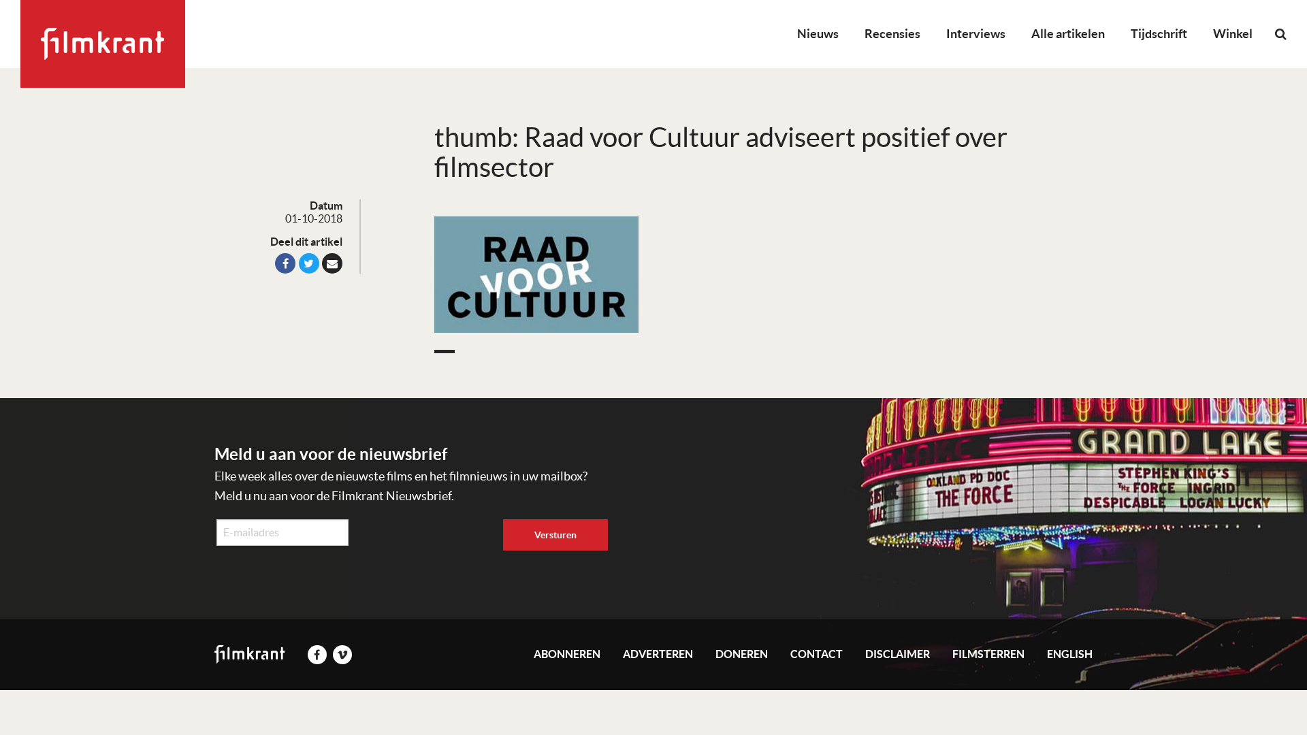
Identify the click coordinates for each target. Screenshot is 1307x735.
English (1070, 654)
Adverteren (658, 654)
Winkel (1233, 34)
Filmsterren (988, 654)
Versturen (555, 534)
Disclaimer (897, 654)
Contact (816, 654)
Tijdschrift (1159, 34)
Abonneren (567, 654)
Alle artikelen (1068, 34)
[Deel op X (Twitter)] (309, 263)
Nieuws (818, 34)
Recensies (892, 34)
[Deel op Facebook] (285, 263)
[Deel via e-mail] (332, 263)
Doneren (741, 654)
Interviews (975, 34)
